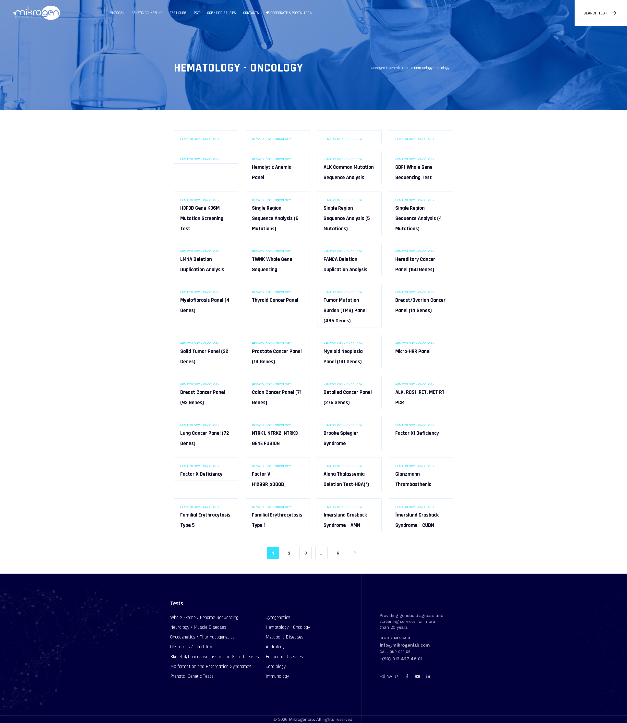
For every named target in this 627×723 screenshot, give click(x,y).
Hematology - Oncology (199, 139)
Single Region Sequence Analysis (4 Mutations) (418, 218)
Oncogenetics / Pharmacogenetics (202, 637)
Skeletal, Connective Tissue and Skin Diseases (214, 656)
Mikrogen (117, 13)
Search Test (595, 13)
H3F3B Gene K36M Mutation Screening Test (201, 218)
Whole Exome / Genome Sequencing (204, 617)
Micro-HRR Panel (413, 351)
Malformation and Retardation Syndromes (210, 666)
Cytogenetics (278, 617)
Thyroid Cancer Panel (275, 300)
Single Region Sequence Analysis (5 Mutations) (347, 218)
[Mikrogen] (36, 13)
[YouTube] (417, 676)
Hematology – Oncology (288, 627)
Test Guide (178, 13)
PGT (197, 13)
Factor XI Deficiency (417, 433)
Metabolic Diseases (284, 637)
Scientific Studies (221, 13)
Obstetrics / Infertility (191, 647)
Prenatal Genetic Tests (192, 676)
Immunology (277, 676)
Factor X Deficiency (201, 474)
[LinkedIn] (428, 676)
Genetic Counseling (147, 13)
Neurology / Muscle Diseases (198, 627)
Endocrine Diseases (284, 656)
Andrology (275, 647)
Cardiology (276, 666)
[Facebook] (407, 676)
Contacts (251, 13)
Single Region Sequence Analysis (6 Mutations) (275, 218)
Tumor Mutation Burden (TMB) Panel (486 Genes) (345, 310)
